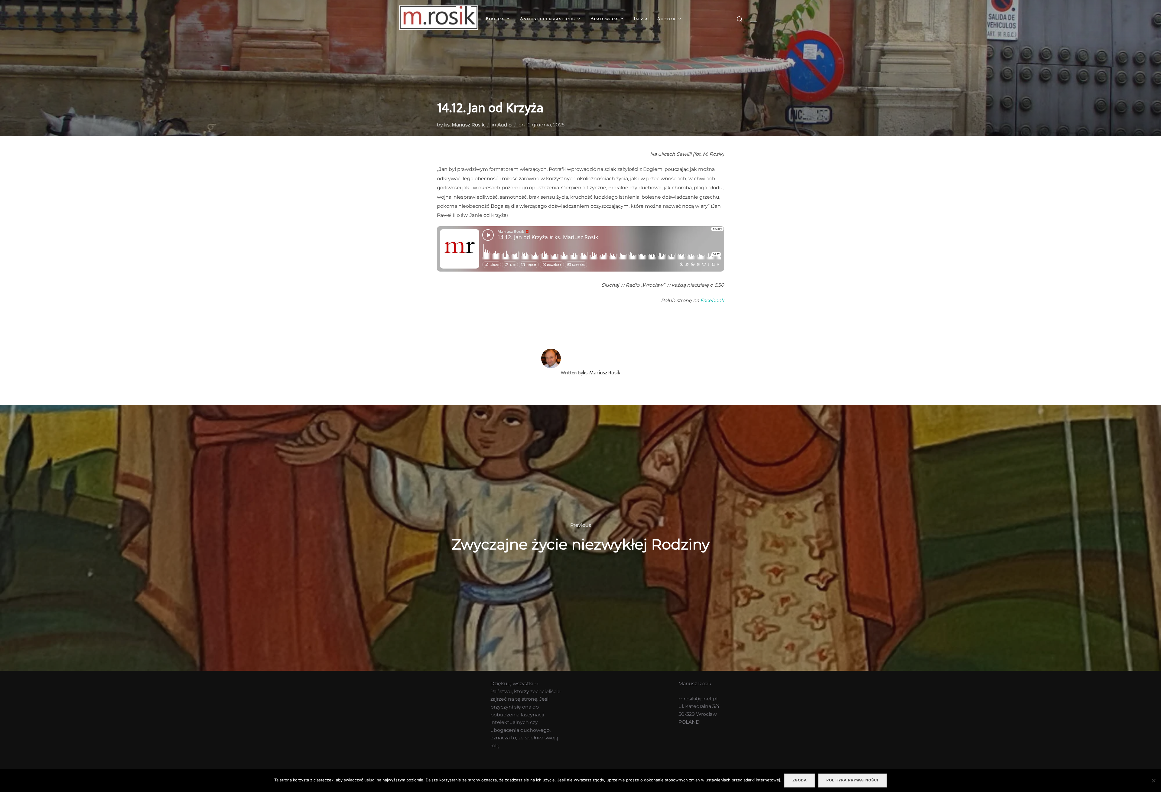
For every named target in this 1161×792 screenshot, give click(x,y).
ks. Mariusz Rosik (464, 125)
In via (641, 19)
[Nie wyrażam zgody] (1153, 780)
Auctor (666, 19)
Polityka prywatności (852, 780)
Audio (504, 125)
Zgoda (799, 780)
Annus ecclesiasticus (547, 19)
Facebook (712, 300)
